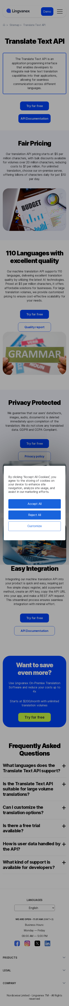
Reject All (34, 515)
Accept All (35, 504)
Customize (34, 526)
